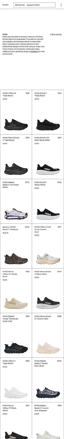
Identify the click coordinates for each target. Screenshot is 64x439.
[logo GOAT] (5, 5)
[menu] (61, 5)
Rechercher (35, 4)
